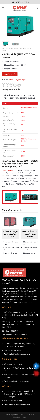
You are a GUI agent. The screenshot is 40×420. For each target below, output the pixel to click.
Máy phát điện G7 (26, 48)
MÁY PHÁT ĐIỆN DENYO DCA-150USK (10, 234)
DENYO (4, 51)
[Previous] (5, 23)
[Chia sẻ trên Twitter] (11, 85)
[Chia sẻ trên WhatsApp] (3, 85)
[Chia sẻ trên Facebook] (7, 85)
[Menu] (3, 8)
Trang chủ (5, 48)
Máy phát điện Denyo (10, 170)
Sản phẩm (14, 48)
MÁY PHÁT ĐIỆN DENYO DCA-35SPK (29, 234)
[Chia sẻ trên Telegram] (19, 85)
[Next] (35, 23)
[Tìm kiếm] (37, 8)
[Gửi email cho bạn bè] (15, 85)
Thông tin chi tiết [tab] (11, 89)
